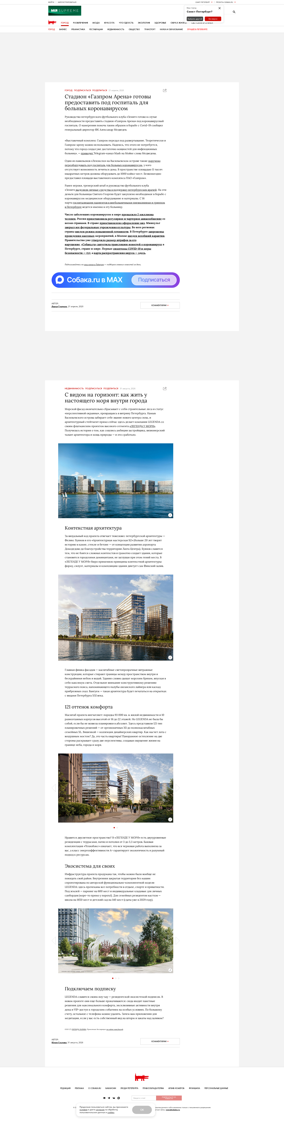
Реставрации (96, 29)
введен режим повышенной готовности (102, 231)
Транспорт (149, 29)
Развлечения (80, 22)
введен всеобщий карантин (146, 235)
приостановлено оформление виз (122, 223)
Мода (96, 22)
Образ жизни (179, 22)
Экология (144, 22)
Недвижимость (115, 29)
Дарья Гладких (59, 306)
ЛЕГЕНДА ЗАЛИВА (79, 1029)
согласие (100, 1109)
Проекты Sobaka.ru (224, 2)
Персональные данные (216, 1088)
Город (65, 22)
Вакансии (111, 1088)
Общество (134, 29)
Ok (142, 1109)
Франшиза (194, 1088)
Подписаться (82, 90)
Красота (109, 22)
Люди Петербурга (129, 1088)
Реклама (79, 1088)
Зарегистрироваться (67, 2)
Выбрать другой (195, 19)
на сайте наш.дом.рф (114, 1029)
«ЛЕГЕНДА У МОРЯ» (142, 426)
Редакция (65, 1088)
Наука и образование (171, 29)
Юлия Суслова (59, 1042)
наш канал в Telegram (94, 264)
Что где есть (126, 22)
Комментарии (159, 305)
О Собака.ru (94, 1088)
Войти (51, 2)
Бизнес (63, 29)
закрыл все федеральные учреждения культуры (97, 227)
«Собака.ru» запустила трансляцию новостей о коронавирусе (121, 244)
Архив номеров (176, 1088)
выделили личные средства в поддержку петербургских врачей (116, 189)
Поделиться (99, 90)
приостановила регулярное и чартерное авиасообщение (124, 218)
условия (83, 1109)
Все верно (213, 19)
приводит (87, 153)
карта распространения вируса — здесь (119, 253)
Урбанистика (78, 29)
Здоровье (160, 22)
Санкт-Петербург (202, 2)
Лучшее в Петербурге (197, 29)
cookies (110, 1112)
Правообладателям (153, 1088)
